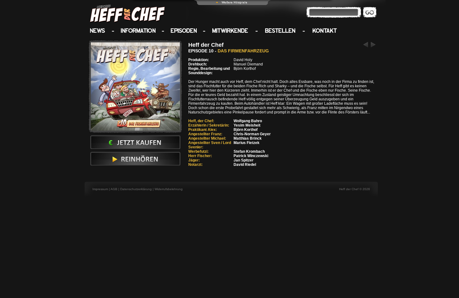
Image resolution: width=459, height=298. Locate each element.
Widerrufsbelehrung (169, 189)
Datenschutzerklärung (136, 189)
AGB (114, 189)
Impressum (100, 189)
